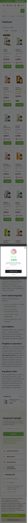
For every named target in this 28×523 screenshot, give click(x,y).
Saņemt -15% (13, 271)
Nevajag (13, 274)
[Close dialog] (25, 248)
